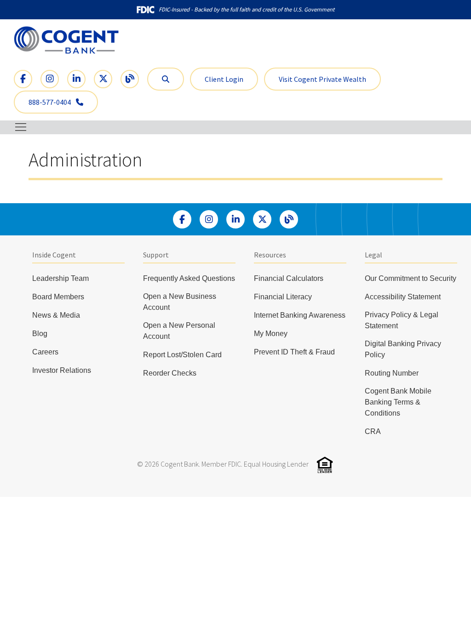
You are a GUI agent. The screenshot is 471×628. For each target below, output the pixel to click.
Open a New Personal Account (179, 330)
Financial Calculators (288, 278)
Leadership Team (60, 278)
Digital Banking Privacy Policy (403, 349)
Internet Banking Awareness (299, 315)
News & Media (56, 315)
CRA (373, 431)
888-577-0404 (50, 102)
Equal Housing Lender (276, 463)
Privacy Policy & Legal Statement (401, 320)
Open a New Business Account (179, 301)
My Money (270, 333)
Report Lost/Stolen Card (182, 355)
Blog (39, 333)
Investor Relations (61, 370)
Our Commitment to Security (410, 278)
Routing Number (392, 373)
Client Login (224, 79)
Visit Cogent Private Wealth (322, 79)
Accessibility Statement (403, 297)
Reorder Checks (169, 373)
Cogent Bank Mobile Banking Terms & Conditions (398, 402)
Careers (45, 352)
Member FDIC (221, 463)
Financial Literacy (283, 297)
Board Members (58, 297)
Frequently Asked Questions (189, 278)
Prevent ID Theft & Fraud (294, 352)
